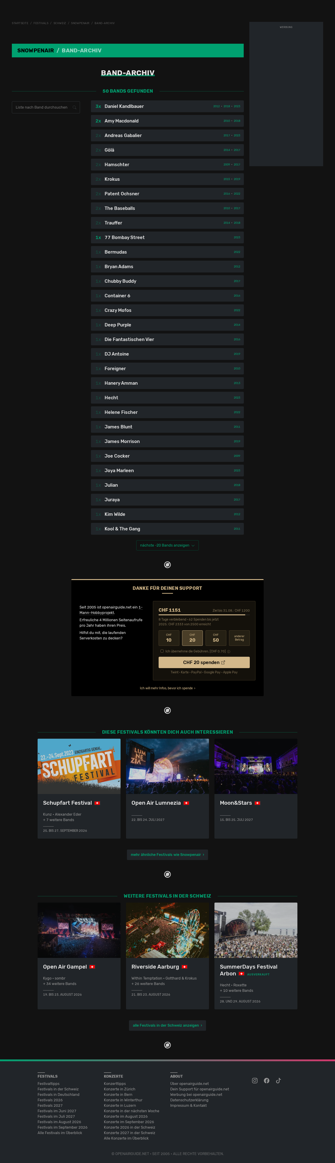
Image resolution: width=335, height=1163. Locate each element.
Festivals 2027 (50, 1105)
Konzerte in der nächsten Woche (131, 1111)
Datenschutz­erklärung (189, 1100)
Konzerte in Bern (118, 1094)
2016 (227, 193)
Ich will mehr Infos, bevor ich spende (166, 688)
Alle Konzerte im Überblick (126, 1138)
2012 (216, 106)
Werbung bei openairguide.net (196, 1094)
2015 (227, 179)
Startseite (20, 23)
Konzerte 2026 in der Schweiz (129, 1127)
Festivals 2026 (50, 1100)
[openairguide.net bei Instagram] (255, 1081)
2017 (227, 135)
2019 (237, 179)
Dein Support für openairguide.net (199, 1089)
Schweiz (60, 23)
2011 (237, 426)
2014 (227, 150)
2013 (237, 383)
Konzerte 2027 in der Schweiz (129, 1133)
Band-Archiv (105, 23)
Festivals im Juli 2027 (56, 1116)
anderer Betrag (239, 638)
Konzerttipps (115, 1084)
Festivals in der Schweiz (58, 1089)
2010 (227, 120)
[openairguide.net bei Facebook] (267, 1081)
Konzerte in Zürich (119, 1089)
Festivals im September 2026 (63, 1127)
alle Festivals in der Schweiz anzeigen (166, 1025)
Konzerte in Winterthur (123, 1100)
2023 (237, 106)
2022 (237, 193)
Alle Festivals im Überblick (60, 1133)
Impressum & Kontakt (188, 1105)
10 (169, 638)
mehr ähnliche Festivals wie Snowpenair (166, 855)
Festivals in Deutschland (59, 1094)
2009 (227, 164)
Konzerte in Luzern (120, 1105)
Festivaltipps (48, 1084)
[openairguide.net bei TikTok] (279, 1081)
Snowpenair (80, 23)
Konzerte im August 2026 (126, 1116)
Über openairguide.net (189, 1084)
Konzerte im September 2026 (129, 1122)
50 (216, 638)
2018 (227, 106)
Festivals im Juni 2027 (57, 1111)
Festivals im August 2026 (59, 1122)
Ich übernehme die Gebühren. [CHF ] (195, 651)
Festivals (41, 23)
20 (192, 638)
